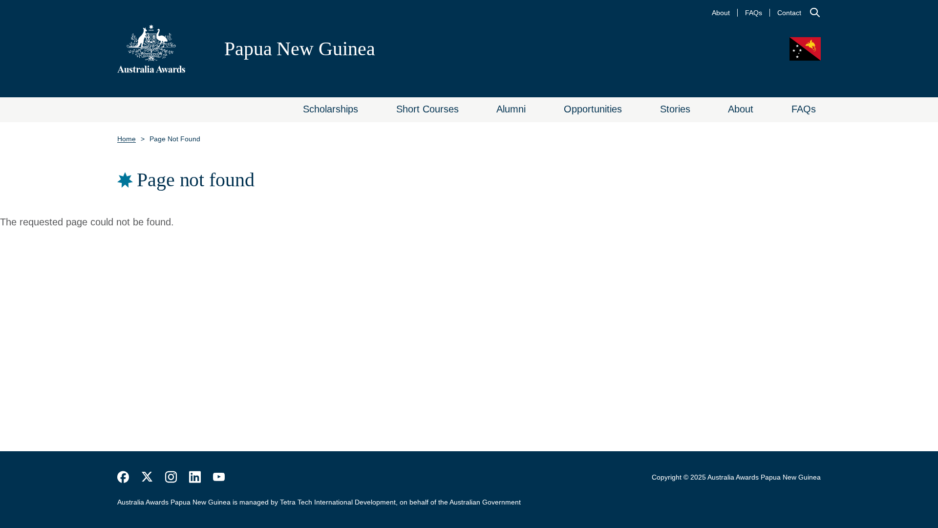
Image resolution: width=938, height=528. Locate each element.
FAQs (753, 13)
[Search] (815, 12)
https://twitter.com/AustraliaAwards (147, 477)
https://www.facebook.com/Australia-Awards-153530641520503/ (123, 477)
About (721, 13)
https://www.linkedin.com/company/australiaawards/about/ (195, 477)
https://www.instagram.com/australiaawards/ (171, 477)
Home (126, 139)
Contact (789, 13)
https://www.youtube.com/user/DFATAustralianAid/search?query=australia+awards (219, 477)
